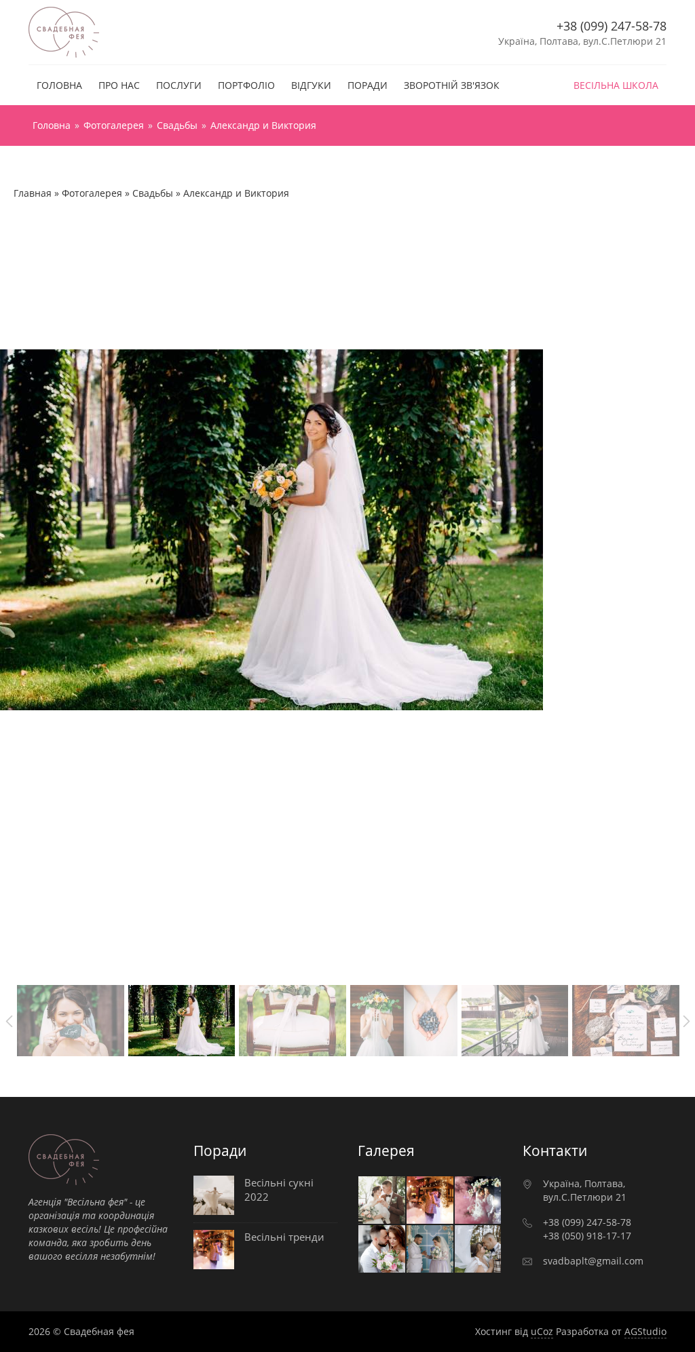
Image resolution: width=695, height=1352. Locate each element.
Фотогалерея (92, 193)
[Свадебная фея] (64, 30)
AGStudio (645, 1331)
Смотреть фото (381, 1200)
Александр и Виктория (236, 193)
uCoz (542, 1331)
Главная (33, 193)
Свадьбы (152, 193)
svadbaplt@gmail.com (593, 1260)
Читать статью (265, 1199)
